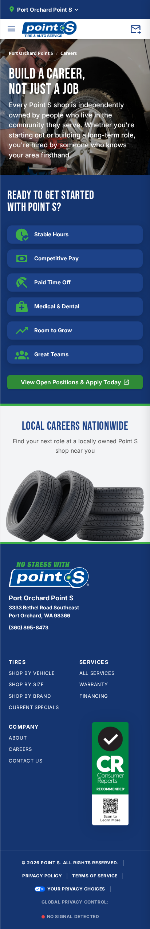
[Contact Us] (135, 29)
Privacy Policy (42, 875)
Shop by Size (26, 684)
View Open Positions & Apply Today (78, 384)
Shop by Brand (30, 696)
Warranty (93, 684)
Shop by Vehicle (32, 673)
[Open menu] (11, 29)
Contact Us (26, 761)
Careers (20, 749)
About (18, 738)
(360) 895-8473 (28, 627)
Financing (93, 696)
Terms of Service (95, 875)
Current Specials (34, 707)
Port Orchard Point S (31, 53)
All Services (97, 673)
